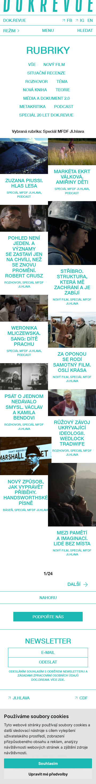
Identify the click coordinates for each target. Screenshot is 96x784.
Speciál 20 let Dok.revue (46, 115)
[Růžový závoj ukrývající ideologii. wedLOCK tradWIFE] (72, 402)
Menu (48, 30)
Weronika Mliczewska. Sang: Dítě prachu (24, 336)
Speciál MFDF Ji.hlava (24, 192)
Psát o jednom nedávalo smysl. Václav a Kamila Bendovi (24, 407)
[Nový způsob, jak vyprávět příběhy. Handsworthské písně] (25, 456)
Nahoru (48, 597)
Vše (32, 64)
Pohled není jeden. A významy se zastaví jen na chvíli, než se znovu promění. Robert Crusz (24, 257)
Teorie (63, 89)
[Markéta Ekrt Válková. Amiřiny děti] (72, 151)
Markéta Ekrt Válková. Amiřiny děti (72, 176)
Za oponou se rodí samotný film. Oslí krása (72, 362)
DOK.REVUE (14, 20)
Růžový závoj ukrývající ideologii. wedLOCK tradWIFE (72, 433)
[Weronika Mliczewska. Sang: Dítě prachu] (24, 308)
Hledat (85, 30)
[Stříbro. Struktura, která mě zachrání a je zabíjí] (72, 233)
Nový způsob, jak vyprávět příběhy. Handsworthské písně (25, 492)
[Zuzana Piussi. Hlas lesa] (24, 156)
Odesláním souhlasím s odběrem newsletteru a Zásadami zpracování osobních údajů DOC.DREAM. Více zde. (48, 675)
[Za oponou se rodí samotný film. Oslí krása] (72, 330)
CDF (83, 697)
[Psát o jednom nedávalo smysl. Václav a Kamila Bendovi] (24, 376)
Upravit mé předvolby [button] (48, 774)
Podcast (63, 106)
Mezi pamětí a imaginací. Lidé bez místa (72, 538)
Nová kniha (35, 89)
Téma (62, 81)
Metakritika (32, 106)
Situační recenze (46, 72)
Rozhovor (36, 81)
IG (82, 20)
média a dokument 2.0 (46, 98)
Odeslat (48, 661)
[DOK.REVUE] (48, 7)
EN (90, 20)
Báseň (8, 510)
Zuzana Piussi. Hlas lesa (24, 183)
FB (69, 20)
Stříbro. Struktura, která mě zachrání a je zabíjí (72, 282)
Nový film (54, 64)
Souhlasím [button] (48, 763)
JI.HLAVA (21, 697)
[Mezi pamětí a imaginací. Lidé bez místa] (72, 494)
